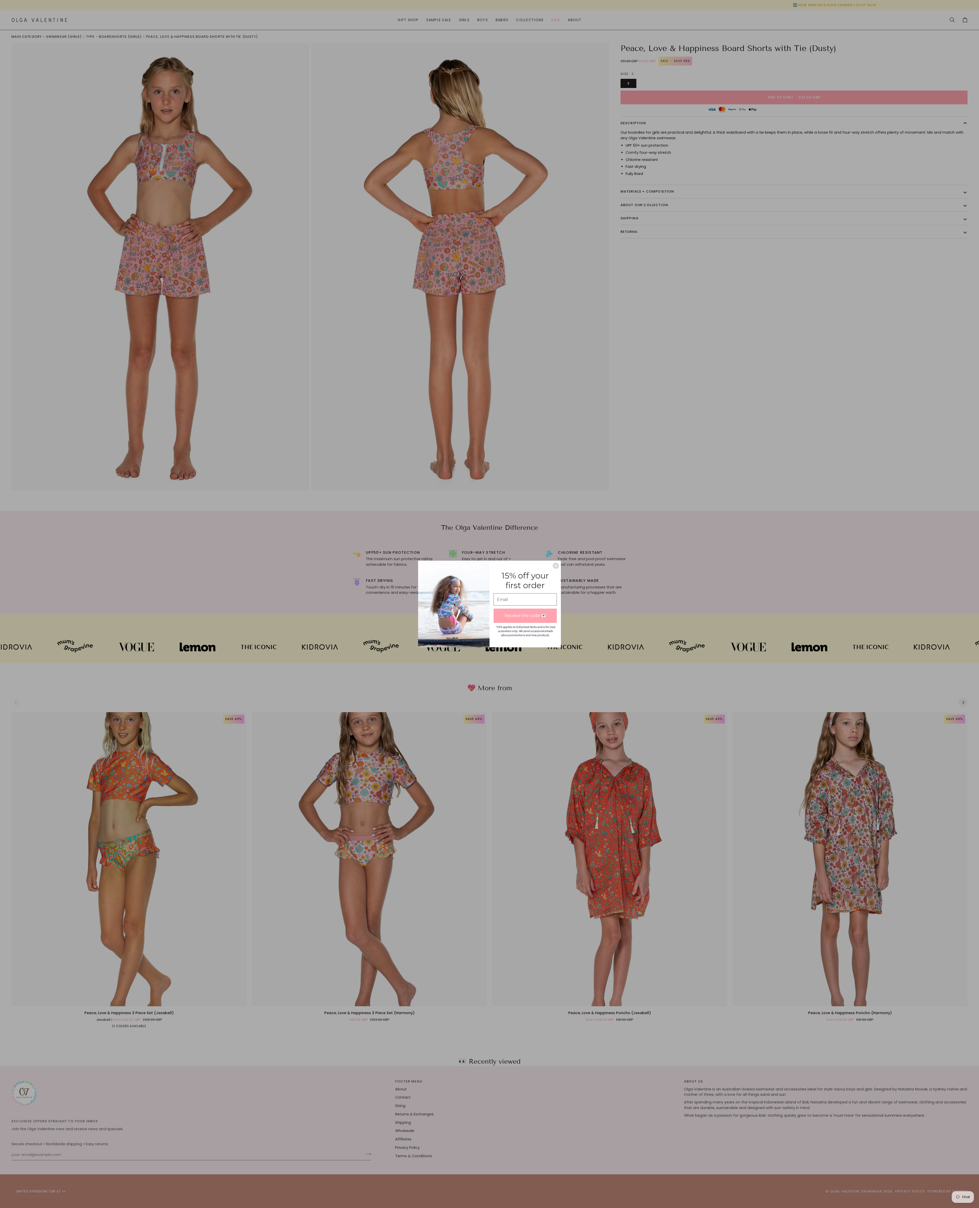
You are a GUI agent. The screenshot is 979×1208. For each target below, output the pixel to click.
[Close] (556, 566)
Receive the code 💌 (525, 615)
